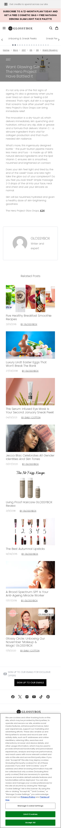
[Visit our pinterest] (48, 696)
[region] (30, 770)
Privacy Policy (28, 797)
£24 (42, 210)
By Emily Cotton (30, 417)
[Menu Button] (3, 28)
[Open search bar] (51, 28)
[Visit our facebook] (12, 696)
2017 (24, 50)
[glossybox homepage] (22, 28)
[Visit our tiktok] (41, 696)
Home (6, 50)
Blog (15, 50)
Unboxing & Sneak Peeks (22, 38)
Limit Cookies (30, 814)
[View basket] (56, 28)
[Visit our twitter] (19, 696)
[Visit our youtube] (34, 696)
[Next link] (59, 40)
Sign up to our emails (30, 682)
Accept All (30, 822)
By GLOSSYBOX (29, 324)
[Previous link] (2, 40)
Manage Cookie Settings (30, 805)
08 (37, 50)
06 (31, 50)
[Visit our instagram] (26, 696)
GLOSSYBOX (40, 238)
